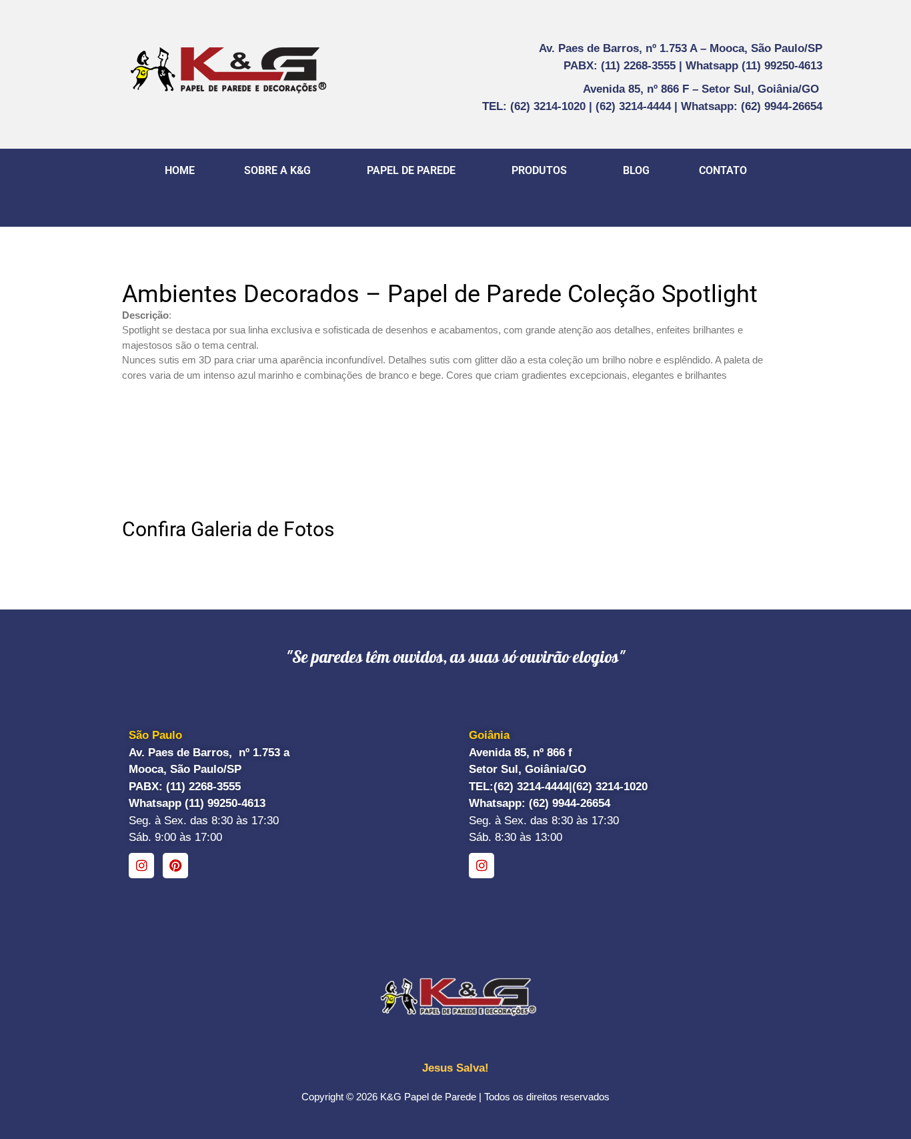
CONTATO (723, 170)
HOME (180, 170)
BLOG (636, 170)
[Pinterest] (175, 865)
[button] (280, 170)
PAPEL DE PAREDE (411, 170)
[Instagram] (141, 865)
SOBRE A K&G (277, 170)
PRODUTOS (539, 170)
